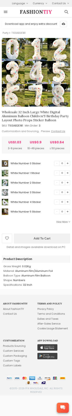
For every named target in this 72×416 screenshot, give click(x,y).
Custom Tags (11, 360)
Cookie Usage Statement (52, 328)
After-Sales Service (48, 323)
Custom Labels (12, 365)
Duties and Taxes (47, 318)
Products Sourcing (14, 346)
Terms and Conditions (51, 313)
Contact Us (58, 131)
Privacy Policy (45, 309)
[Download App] (63, 24)
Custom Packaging (15, 355)
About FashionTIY (13, 309)
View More (62, 222)
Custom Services (13, 350)
